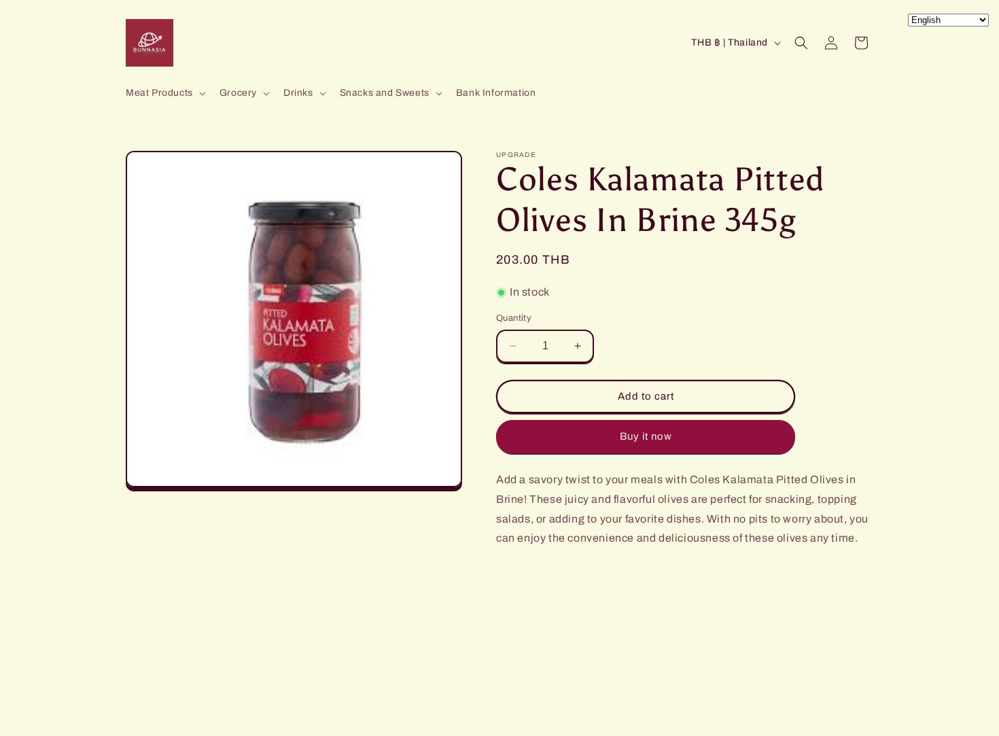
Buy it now (646, 436)
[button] (164, 93)
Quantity (513, 318)
